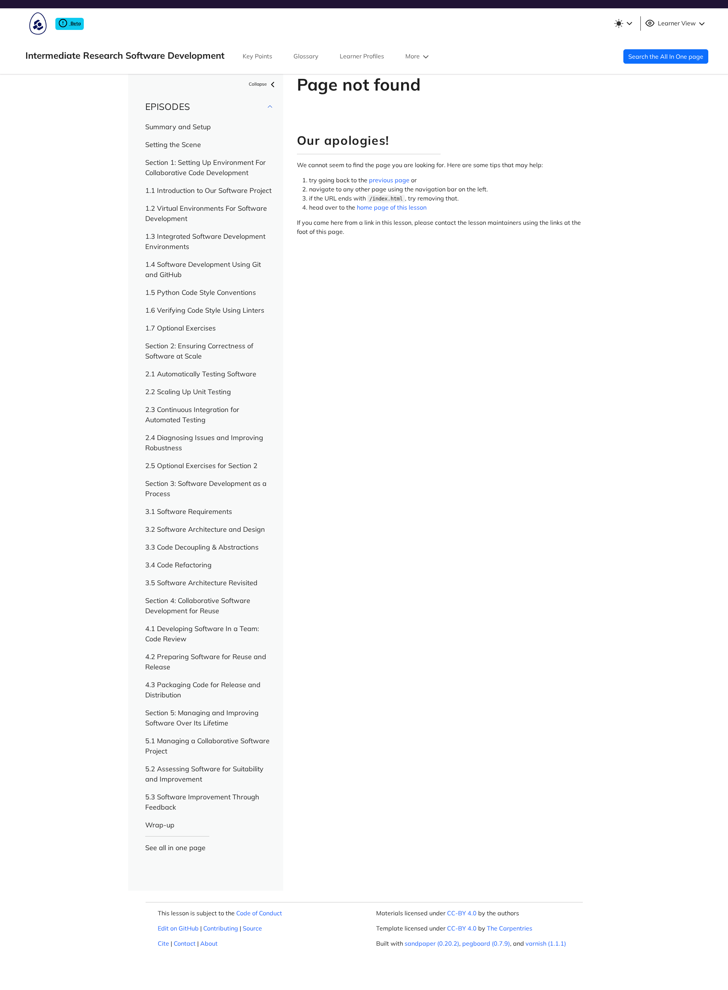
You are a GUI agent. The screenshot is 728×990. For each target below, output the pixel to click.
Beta (75, 23)
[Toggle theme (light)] (623, 23)
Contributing (220, 928)
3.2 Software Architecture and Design (205, 529)
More (413, 56)
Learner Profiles (362, 56)
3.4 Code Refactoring (178, 565)
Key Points (257, 56)
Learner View (676, 23)
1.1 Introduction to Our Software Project (208, 190)
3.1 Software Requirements (188, 511)
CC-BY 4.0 (462, 913)
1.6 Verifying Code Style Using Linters (204, 310)
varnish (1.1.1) (546, 943)
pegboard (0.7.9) (486, 943)
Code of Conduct (259, 913)
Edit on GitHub (178, 928)
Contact (185, 943)
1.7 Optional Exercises (180, 328)
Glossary (305, 56)
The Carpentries (509, 928)
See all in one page (175, 847)
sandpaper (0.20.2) (432, 943)
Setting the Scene (173, 144)
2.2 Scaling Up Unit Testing (188, 391)
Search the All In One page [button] (665, 56)
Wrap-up (159, 825)
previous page (389, 180)
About (209, 943)
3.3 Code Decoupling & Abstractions (202, 547)
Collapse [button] (258, 84)
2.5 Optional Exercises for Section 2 (201, 465)
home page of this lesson (392, 207)
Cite (163, 943)
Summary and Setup (178, 126)
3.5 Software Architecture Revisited (201, 582)
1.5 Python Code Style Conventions (200, 292)
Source (252, 928)
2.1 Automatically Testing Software (200, 374)
